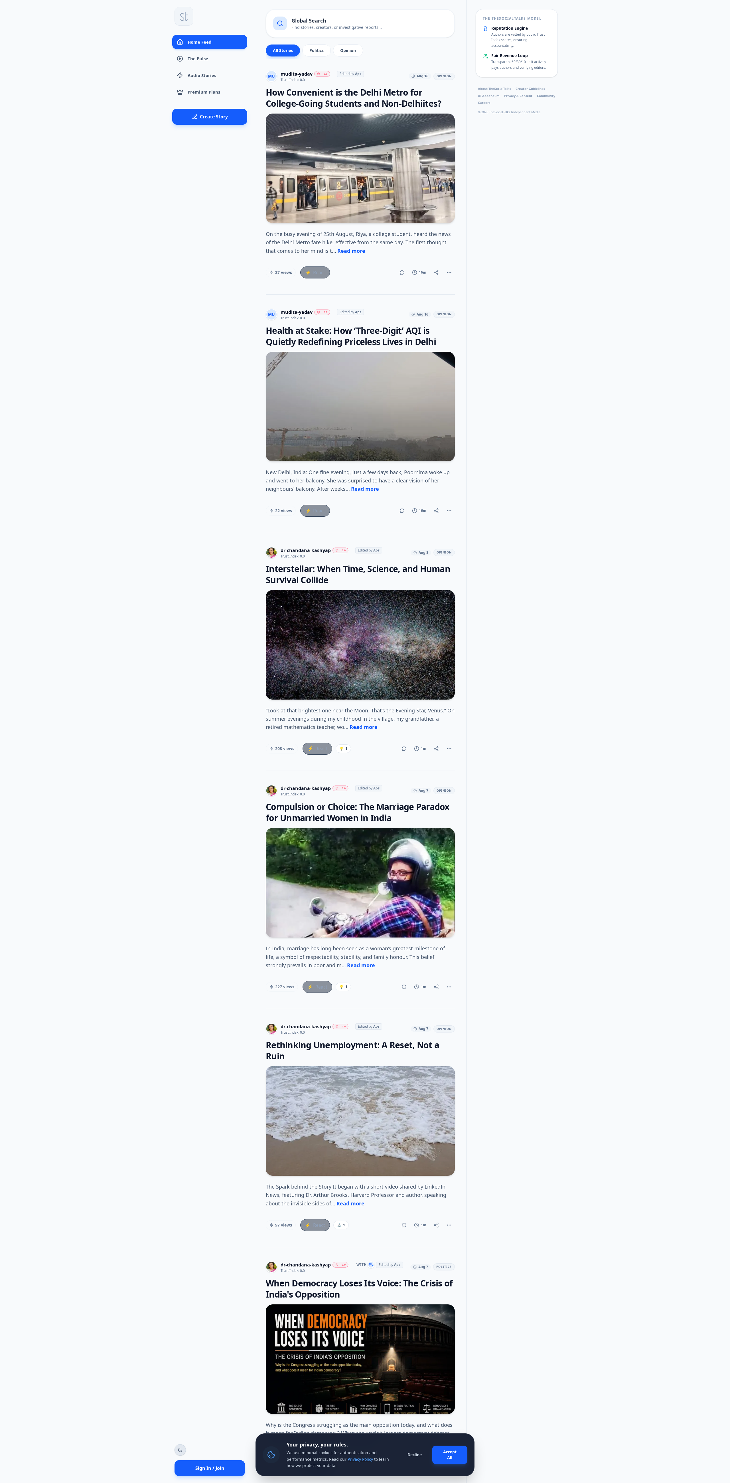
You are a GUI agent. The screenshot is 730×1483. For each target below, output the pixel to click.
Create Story (214, 117)
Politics (316, 50)
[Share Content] (436, 272)
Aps (358, 73)
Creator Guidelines (530, 89)
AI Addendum (489, 96)
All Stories (283, 50)
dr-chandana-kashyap (306, 550)
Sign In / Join (209, 1468)
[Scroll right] (450, 51)
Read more (351, 250)
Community (546, 96)
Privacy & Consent (518, 96)
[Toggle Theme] (180, 1450)
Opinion (348, 50)
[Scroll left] (270, 51)
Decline (414, 1454)
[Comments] (402, 272)
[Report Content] (449, 272)
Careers (484, 103)
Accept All (450, 1454)
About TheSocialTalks (494, 89)
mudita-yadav (297, 74)
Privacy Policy (360, 1459)
